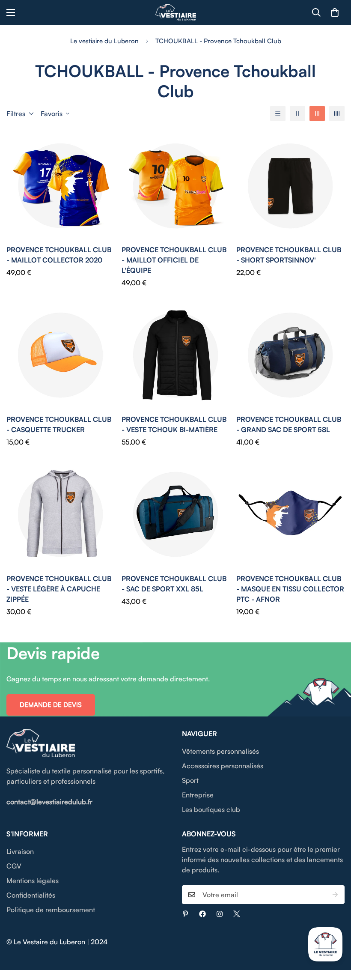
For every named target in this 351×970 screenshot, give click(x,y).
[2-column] (297, 113)
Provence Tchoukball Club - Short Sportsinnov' (288, 254)
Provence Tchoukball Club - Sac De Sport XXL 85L (174, 583)
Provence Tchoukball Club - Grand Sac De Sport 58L (288, 424)
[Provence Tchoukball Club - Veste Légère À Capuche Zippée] (60, 514)
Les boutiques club (211, 809)
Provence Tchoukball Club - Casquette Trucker (58, 424)
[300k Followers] (202, 913)
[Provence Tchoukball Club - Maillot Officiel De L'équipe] (176, 185)
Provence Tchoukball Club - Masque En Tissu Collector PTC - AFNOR (290, 588)
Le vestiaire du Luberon (104, 41)
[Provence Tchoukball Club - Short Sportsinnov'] (290, 185)
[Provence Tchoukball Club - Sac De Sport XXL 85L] (176, 514)
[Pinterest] (185, 913)
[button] (335, 12)
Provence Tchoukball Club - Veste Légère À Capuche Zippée (58, 588)
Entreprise (198, 795)
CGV (13, 866)
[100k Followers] (219, 913)
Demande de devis (51, 705)
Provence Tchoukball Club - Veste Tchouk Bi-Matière (174, 424)
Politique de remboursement (50, 909)
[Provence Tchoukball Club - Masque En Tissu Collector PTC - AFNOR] (290, 514)
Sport (190, 780)
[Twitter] (236, 913)
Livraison (20, 851)
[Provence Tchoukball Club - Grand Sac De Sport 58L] (290, 355)
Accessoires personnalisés (222, 765)
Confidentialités (30, 895)
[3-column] (317, 113)
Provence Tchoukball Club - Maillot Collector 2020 (58, 254)
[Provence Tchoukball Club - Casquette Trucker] (60, 355)
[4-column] (337, 113)
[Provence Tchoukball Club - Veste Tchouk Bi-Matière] (176, 355)
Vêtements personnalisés (220, 751)
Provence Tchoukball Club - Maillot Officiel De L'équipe (174, 260)
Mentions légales (32, 880)
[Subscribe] (335, 894)
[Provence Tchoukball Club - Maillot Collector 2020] (60, 185)
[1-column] (278, 113)
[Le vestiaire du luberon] (175, 12)
